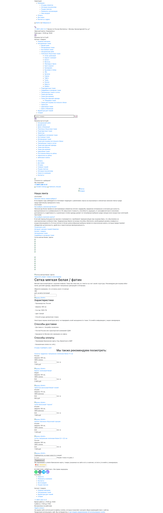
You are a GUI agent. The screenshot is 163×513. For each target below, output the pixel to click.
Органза (47, 74)
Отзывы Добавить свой (42, 348)
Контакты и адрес (44, 19)
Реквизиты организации (49, 11)
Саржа (47, 76)
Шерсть (47, 84)
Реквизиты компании (45, 479)
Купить (42, 297)
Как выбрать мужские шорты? (44, 217)
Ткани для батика (47, 94)
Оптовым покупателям (48, 7)
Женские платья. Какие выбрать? (45, 198)
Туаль (46, 80)
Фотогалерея (42, 483)
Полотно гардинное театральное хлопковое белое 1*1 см (53, 354)
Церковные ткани (47, 106)
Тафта (46, 78)
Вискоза (47, 62)
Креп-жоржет (49, 66)
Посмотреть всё (39, 227)
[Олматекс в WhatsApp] (36, 472)
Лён (46, 72)
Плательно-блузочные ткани (50, 53)
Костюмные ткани (47, 49)
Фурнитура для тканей (45, 494)
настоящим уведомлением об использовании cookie (87, 512)
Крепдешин (48, 68)
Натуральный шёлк (47, 51)
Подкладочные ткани (48, 88)
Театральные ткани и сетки (50, 92)
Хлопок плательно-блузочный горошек (47, 421)
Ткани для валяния (47, 96)
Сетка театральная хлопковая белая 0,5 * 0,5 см (50, 438)
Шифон (47, 86)
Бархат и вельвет (50, 58)
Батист (47, 60)
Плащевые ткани (50, 100)
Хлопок (47, 82)
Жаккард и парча (50, 64)
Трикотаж (44, 104)
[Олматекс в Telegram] (44, 472)
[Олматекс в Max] (47, 472)
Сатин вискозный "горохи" (43, 404)
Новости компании (44, 173)
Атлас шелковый (50, 56)
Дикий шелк (45, 45)
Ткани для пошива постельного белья (54, 102)
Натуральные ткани (44, 492)
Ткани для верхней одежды (50, 98)
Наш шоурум (45, 13)
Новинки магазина (44, 490)
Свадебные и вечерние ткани (51, 90)
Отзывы (40, 165)
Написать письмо (55, 186)
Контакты (41, 175)
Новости (41, 477)
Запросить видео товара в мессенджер (47, 277)
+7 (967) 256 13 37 (40, 29)
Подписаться (39, 460)
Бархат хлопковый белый (43, 370)
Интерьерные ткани (48, 47)
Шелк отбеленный (47, 108)
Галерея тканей (43, 167)
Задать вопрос (39, 508)
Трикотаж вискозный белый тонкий (46, 387)
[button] (81, 254)
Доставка (41, 17)
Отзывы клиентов (47, 5)
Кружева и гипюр (50, 70)
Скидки (40, 496)
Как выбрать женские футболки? (45, 207)
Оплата (40, 15)
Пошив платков (46, 9)
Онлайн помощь (41, 186)
